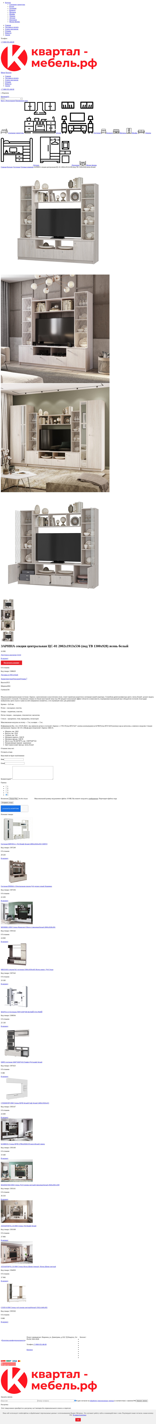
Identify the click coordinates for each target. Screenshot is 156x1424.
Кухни (11, 6)
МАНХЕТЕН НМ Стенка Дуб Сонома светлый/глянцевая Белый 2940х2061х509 (30, 1185)
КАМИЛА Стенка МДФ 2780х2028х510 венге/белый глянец (23, 1144)
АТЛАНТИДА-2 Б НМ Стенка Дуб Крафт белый (18, 1226)
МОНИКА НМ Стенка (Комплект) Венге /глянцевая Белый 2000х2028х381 (28, 927)
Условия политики (79, 1415)
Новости (8, 33)
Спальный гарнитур (87, 1339)
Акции (7, 35)
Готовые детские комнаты (89, 1353)
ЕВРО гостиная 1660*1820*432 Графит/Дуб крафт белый (21, 1062)
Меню (3, 72)
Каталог (8, 2)
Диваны (12, 16)
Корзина (4, 96)
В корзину (4, 658)
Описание (16, 679)
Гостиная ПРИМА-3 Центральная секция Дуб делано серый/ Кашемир (26, 886)
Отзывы (8, 31)
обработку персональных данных (102, 1401)
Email (3, 763)
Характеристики (7, 679)
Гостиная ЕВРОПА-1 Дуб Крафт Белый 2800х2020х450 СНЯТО (24, 844)
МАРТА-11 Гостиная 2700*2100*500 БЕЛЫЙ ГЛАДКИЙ (21, 1012)
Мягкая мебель (85, 1351)
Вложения (5, 798)
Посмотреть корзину (11, 663)
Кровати (12, 10)
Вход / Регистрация (8, 101)
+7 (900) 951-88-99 (7, 42)
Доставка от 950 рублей (9, 675)
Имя (2, 759)
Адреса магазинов (11, 29)
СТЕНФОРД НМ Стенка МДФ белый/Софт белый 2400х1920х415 (25, 1103)
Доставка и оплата (11, 27)
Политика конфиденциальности (13, 1340)
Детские (12, 18)
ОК (78, 1420)
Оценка (3, 782)
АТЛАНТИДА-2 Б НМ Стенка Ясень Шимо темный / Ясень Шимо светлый (28, 1266)
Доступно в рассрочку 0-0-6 (11, 655)
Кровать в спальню (87, 1345)
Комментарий (6, 779)
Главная (8, 25)
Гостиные (12, 8)
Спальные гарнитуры (17, 4)
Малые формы (14, 22)
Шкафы (12, 14)
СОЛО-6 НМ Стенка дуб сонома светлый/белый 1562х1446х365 (24, 1307)
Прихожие (13, 20)
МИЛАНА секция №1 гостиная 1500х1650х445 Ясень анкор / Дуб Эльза (27, 969)
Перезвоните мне (21, 101)
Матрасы (12, 12)
